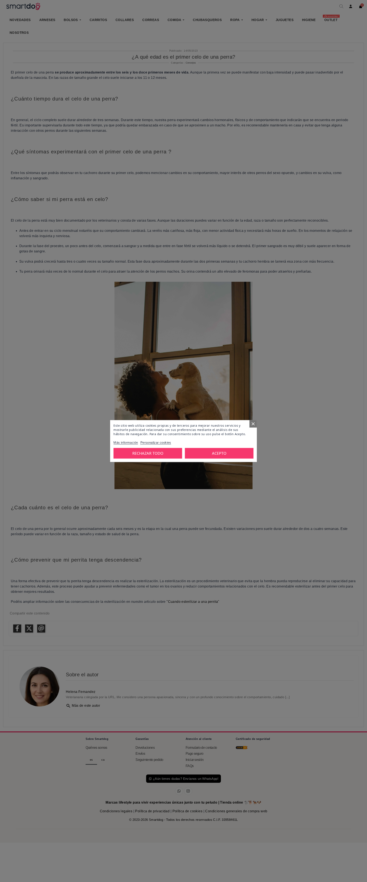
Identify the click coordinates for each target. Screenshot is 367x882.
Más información (125, 442)
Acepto (219, 453)
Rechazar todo (147, 453)
